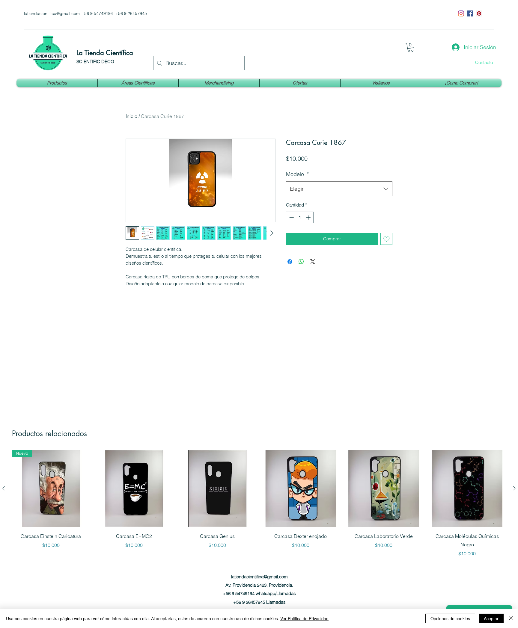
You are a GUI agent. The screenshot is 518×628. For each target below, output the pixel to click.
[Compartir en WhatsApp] (301, 261)
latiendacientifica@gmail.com (52, 13)
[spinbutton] (300, 217)
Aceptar (491, 618)
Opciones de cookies (450, 618)
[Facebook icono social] (470, 13)
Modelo (297, 174)
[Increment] (309, 217)
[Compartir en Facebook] (289, 261)
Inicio (131, 116)
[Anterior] (3, 488)
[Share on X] (312, 261)
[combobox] (339, 188)
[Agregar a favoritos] (386, 239)
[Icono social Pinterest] (479, 13)
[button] (410, 47)
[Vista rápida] (134, 488)
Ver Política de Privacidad (304, 618)
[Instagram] (461, 13)
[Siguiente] (514, 488)
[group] (259, 503)
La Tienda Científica (104, 52)
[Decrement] (291, 217)
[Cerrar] (510, 618)
